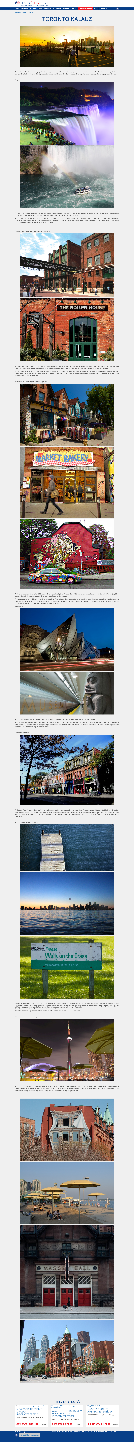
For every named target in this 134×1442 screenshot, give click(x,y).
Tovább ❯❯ (43, 1424)
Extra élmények (22, 9)
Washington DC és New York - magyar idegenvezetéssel (67, 1413)
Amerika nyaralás (69, 9)
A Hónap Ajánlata (85, 9)
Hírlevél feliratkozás (29, 1435)
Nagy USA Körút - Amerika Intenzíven (100, 1410)
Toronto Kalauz (28, 12)
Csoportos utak (45, 9)
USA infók (33, 9)
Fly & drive (57, 9)
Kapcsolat (103, 9)
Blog (95, 9)
